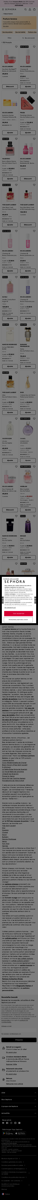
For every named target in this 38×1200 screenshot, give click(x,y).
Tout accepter (18, 613)
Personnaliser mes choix (18, 619)
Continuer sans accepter (11, 579)
